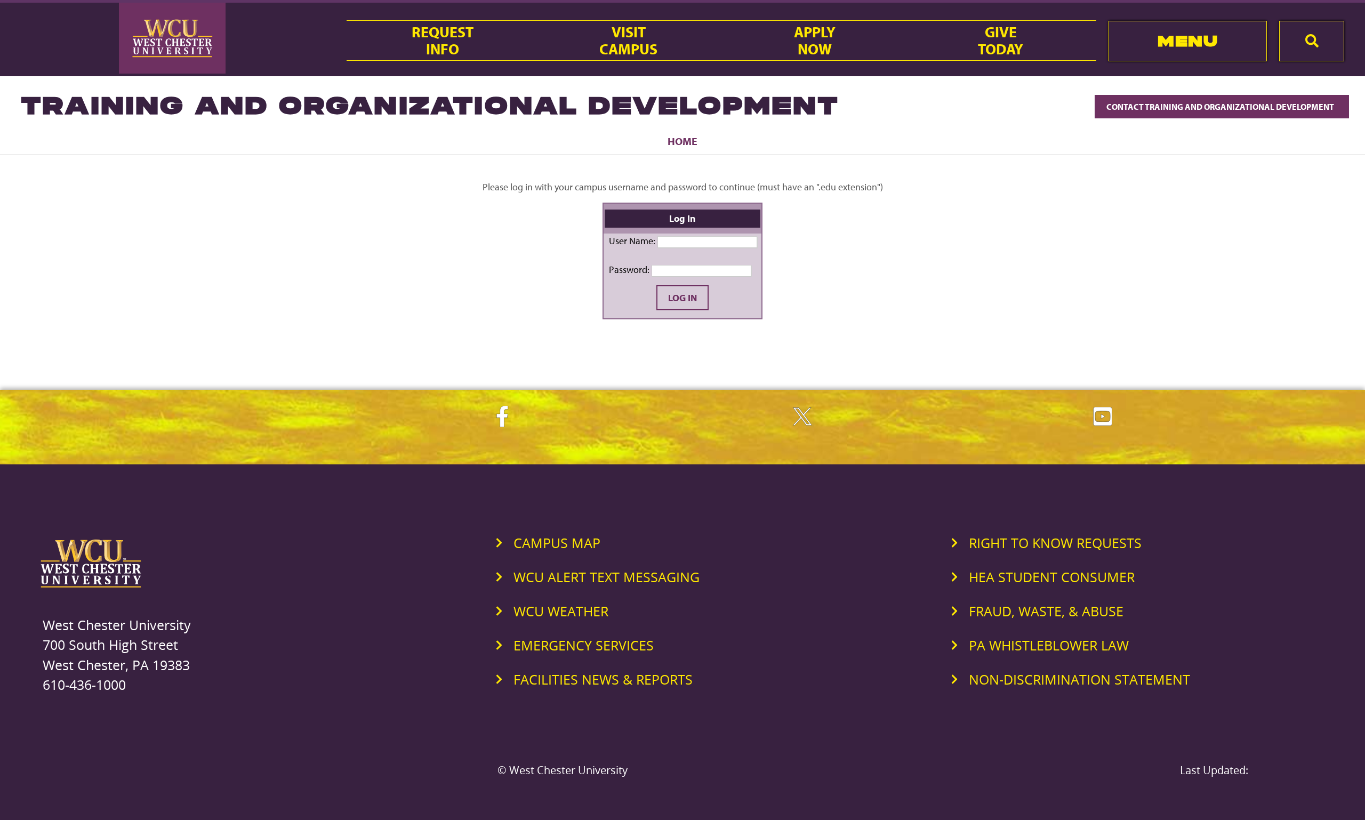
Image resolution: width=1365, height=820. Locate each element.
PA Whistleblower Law (1049, 645)
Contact (1221, 106)
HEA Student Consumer (1052, 577)
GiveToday (1000, 40)
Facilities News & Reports (603, 679)
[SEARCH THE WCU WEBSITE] (1311, 41)
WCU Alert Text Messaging (606, 577)
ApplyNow (815, 40)
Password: (629, 269)
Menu (1188, 41)
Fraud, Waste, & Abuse (1046, 611)
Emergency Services (583, 645)
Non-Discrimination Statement (1079, 679)
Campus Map (556, 543)
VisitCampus (628, 40)
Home (682, 141)
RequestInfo (442, 40)
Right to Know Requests (1055, 543)
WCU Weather (560, 611)
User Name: (632, 241)
